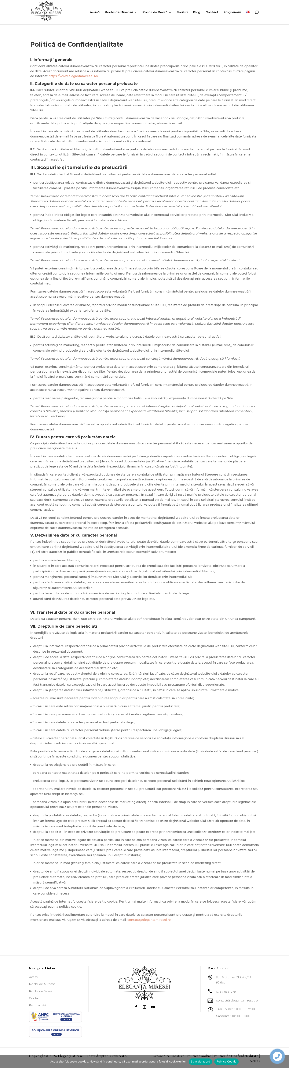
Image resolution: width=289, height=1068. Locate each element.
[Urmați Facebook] (136, 1007)
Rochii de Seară (155, 12)
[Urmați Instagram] (144, 1007)
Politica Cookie (226, 1061)
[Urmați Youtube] (153, 1007)
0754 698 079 (226, 991)
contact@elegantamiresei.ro (149, 920)
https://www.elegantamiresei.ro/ (73, 76)
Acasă (95, 12)
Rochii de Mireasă (119, 12)
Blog (196, 12)
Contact (212, 12)
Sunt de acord (200, 1061)
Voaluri (182, 12)
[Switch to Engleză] (248, 17)
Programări (232, 12)
